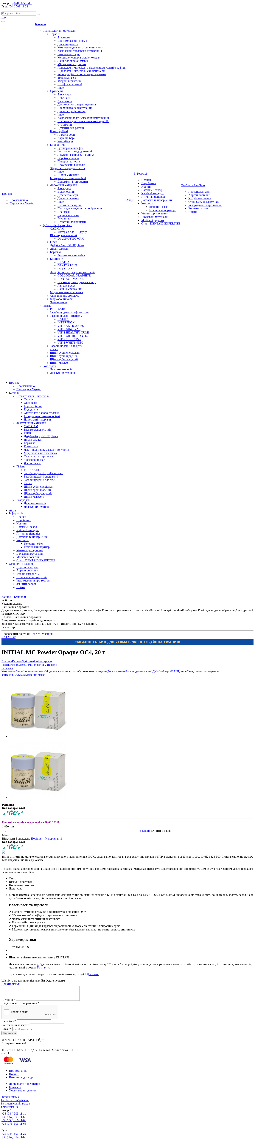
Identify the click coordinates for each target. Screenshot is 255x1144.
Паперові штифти (68, 161)
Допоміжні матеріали (63, 185)
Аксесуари (64, 94)
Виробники (148, 183)
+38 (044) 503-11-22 (13, 1133)
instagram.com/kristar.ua (15, 1103)
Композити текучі (68, 54)
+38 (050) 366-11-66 (13, 1120)
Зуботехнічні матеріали (57, 225)
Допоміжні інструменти (72, 181)
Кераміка (55, 252)
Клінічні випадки (152, 193)
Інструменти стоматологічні (68, 178)
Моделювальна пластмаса (66, 292)
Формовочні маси (61, 299)
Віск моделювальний (63, 235)
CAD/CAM (57, 228)
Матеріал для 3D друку (72, 231)
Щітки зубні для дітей (64, 359)
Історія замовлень (199, 198)
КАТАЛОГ (8, 637)
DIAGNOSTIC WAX (70, 238)
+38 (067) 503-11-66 (13, 1116)
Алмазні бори (66, 134)
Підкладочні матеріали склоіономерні (81, 70)
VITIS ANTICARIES (70, 325)
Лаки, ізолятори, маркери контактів (72, 272)
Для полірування (68, 198)
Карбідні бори (66, 138)
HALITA (63, 319)
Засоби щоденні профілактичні (69, 312)
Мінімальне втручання (71, 64)
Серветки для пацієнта (71, 221)
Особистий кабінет (193, 185)
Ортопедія (56, 91)
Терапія (55, 34)
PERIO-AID (57, 309)
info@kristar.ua (10, 1096)
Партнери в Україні (22, 203)
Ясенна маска (58, 302)
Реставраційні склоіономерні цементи (81, 74)
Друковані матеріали (154, 216)
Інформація (141, 173)
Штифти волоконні (69, 84)
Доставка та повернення (156, 200)
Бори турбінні (59, 131)
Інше (60, 87)
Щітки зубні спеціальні (65, 352)
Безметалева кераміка (71, 255)
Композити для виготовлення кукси (80, 47)
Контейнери (65, 141)
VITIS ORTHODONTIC (72, 335)
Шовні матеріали (68, 174)
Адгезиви (63, 37)
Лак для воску (66, 285)
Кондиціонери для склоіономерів (78, 57)
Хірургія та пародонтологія (67, 168)
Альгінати (64, 97)
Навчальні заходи (152, 190)
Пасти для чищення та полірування (79, 208)
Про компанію (19, 200)
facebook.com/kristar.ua (15, 1100)
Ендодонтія (57, 144)
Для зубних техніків (63, 372)
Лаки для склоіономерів (72, 60)
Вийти (192, 211)
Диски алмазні (59, 248)
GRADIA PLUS (67, 265)
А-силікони (64, 101)
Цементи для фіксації (71, 127)
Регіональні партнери (162, 210)
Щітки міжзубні (60, 362)
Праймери (64, 211)
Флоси (54, 349)
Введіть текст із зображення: (20, 1003)
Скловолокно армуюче (64, 295)
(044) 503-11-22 (18, 6)
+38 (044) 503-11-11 (13, 1113)
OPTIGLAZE (65, 268)
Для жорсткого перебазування (76, 104)
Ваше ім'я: (8, 1021)
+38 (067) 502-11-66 (13, 1137)
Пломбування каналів (71, 164)
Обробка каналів (68, 158)
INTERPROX (66, 322)
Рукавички (64, 218)
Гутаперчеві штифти (70, 148)
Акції (129, 200)
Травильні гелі (66, 77)
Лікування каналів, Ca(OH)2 (75, 154)
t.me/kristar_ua (9, 1106)
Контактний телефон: (15, 1025)
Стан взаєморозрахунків (203, 201)
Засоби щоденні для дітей (66, 345)
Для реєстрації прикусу (72, 111)
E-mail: (6, 1029)
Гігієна (47, 305)
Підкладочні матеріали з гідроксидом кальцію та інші (91, 67)
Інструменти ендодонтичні (74, 151)
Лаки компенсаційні (70, 288)
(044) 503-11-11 (22, 3)
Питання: (8, 999)
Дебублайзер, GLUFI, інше (67, 245)
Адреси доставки (199, 195)
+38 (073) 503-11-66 (13, 1123)
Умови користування (154, 213)
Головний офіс (158, 206)
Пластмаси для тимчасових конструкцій (83, 121)
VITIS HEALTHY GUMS (73, 332)
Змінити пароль (198, 208)
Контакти (147, 203)
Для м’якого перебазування (74, 107)
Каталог (40, 24)
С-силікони (64, 124)
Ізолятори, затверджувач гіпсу (76, 282)
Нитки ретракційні (69, 205)
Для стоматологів (61, 369)
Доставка (93, 974)
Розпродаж (49, 366)
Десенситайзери (67, 195)
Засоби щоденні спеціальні (67, 315)
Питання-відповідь (153, 196)
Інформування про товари (205, 205)
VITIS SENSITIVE (69, 339)
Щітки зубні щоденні (63, 356)
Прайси (146, 179)
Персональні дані (199, 191)
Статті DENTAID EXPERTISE (160, 223)
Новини (146, 186)
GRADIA (63, 262)
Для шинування (67, 44)
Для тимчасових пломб (72, 40)
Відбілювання (66, 191)
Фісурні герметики (69, 81)
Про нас (7, 193)
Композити (57, 258)
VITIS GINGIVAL (68, 329)
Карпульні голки (68, 215)
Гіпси (53, 242)
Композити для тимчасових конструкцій (83, 117)
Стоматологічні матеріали (59, 30)
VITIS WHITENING (70, 342)
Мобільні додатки (152, 220)
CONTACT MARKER (71, 278)
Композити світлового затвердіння (79, 50)
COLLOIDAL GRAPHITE (74, 275)
